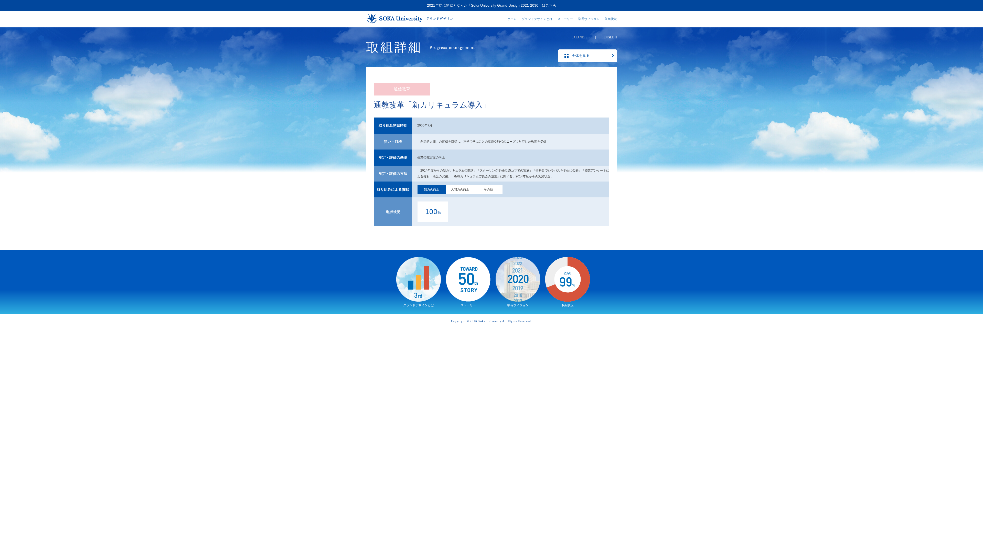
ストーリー (565, 19)
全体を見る (581, 56)
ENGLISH (610, 37)
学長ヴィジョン (589, 19)
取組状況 (611, 19)
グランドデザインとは (537, 19)
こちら (551, 5)
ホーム (512, 19)
